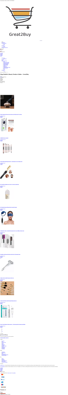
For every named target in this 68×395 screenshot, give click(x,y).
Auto (4, 44)
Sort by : (1, 78)
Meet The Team (4, 351)
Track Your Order (4, 364)
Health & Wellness (5, 64)
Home (2, 367)
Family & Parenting (5, 63)
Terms (8, 381)
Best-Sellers (3, 42)
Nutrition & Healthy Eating (6, 67)
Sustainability (3, 356)
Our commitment (2, 375)
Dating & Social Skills (6, 62)
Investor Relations (4, 354)
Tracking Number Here (5, 47)
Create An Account (4, 369)
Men (2, 60)
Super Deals (4, 58)
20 (2, 340)
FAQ (2, 362)
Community (3, 357)
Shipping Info (3, 361)
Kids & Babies (5, 66)
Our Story (3, 349)
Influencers (3, 353)
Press (2, 352)
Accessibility (13, 381)
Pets (3, 68)
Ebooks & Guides (4, 43)
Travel (4, 69)
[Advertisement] (34, 89)
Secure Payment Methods (5, 363)
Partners (3, 355)
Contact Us (3, 46)
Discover (3, 45)
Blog (2, 350)
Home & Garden (5, 65)
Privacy (11, 381)
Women (3, 59)
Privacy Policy (4, 370)
